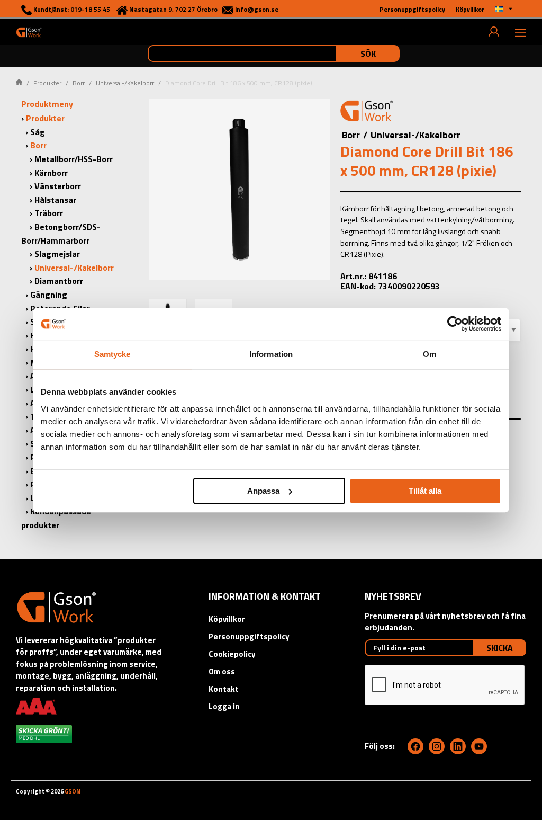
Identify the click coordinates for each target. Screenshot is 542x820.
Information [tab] (271, 354)
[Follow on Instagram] (436, 746)
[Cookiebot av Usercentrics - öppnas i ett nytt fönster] (455, 324)
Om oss (222, 671)
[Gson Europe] (366, 112)
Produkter (47, 83)
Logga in (224, 706)
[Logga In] (494, 31)
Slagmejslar (57, 253)
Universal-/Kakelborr (125, 83)
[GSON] (29, 32)
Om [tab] (429, 354)
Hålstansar (55, 199)
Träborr (48, 213)
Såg (37, 132)
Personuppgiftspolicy (249, 636)
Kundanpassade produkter (56, 518)
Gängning (48, 294)
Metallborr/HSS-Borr (73, 159)
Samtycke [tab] (112, 354)
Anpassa (263, 490)
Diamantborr (58, 280)
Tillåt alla (425, 490)
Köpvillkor (227, 619)
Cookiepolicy (232, 654)
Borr (79, 83)
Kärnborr (51, 172)
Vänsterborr (57, 186)
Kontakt (224, 689)
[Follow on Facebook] (415, 746)
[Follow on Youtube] (479, 746)
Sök (368, 53)
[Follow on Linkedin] (457, 746)
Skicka (499, 647)
